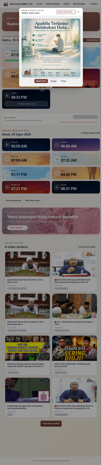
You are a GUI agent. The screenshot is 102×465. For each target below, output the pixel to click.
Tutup (62, 81)
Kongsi (53, 81)
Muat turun (40, 81)
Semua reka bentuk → (65, 12)
